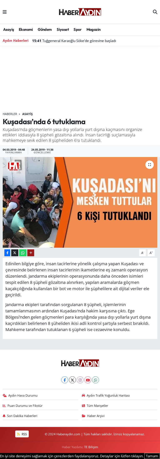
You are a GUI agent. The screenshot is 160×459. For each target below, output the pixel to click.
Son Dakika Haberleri (22, 416)
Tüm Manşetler (97, 405)
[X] (72, 379)
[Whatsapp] (95, 379)
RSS (24, 434)
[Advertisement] (80, 81)
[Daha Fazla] (30, 252)
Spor (77, 29)
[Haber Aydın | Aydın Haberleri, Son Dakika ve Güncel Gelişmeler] (80, 11)
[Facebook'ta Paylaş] (7, 252)
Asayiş (8, 29)
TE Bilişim (91, 447)
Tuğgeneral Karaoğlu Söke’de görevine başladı (74, 40)
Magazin (93, 29)
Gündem (45, 29)
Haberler (10, 114)
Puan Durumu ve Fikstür (25, 405)
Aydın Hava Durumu (23, 395)
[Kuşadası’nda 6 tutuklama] (80, 202)
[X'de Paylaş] (14, 252)
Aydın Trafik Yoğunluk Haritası (108, 395)
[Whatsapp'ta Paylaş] (22, 252)
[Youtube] (87, 379)
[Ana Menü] (5, 11)
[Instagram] (80, 379)
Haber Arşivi (96, 416)
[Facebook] (64, 379)
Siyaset (63, 29)
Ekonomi (26, 29)
